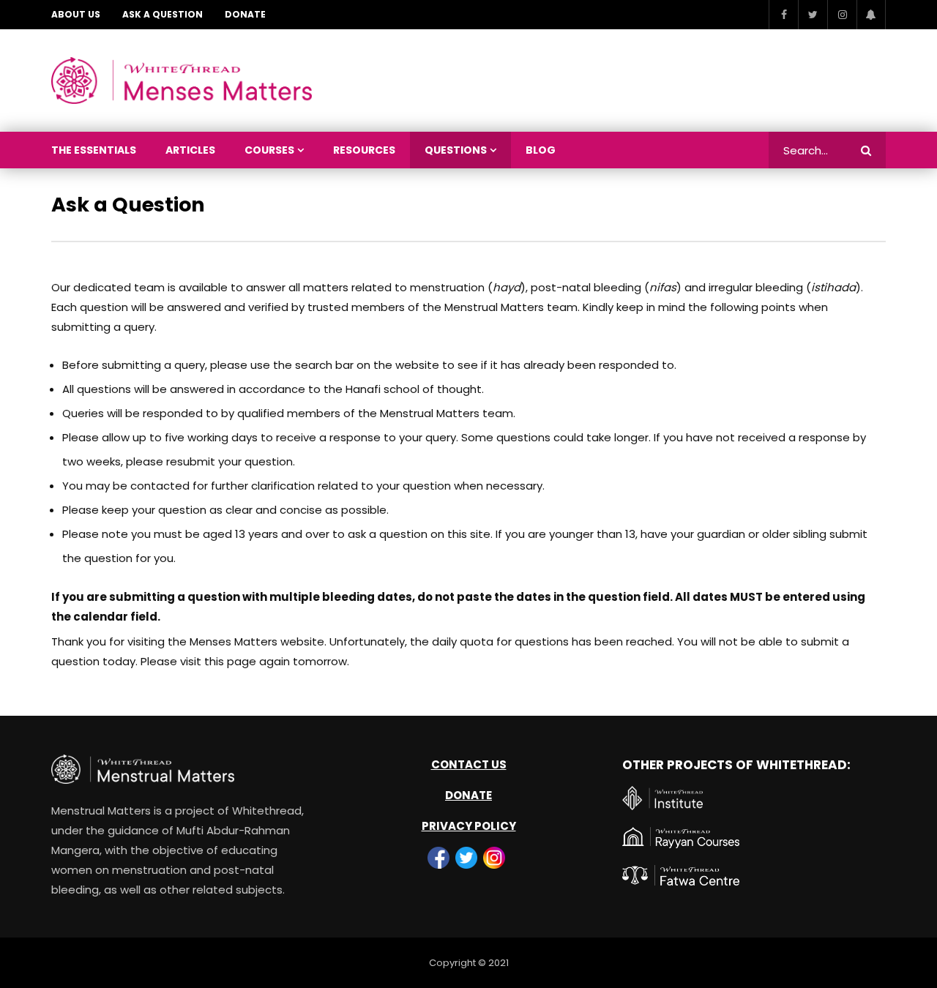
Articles (190, 150)
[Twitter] (812, 14)
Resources (364, 150)
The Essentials (93, 150)
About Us (75, 14)
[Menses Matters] (181, 81)
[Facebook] (783, 14)
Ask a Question (162, 14)
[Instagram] (841, 14)
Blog (541, 150)
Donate (245, 14)
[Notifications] (871, 14)
